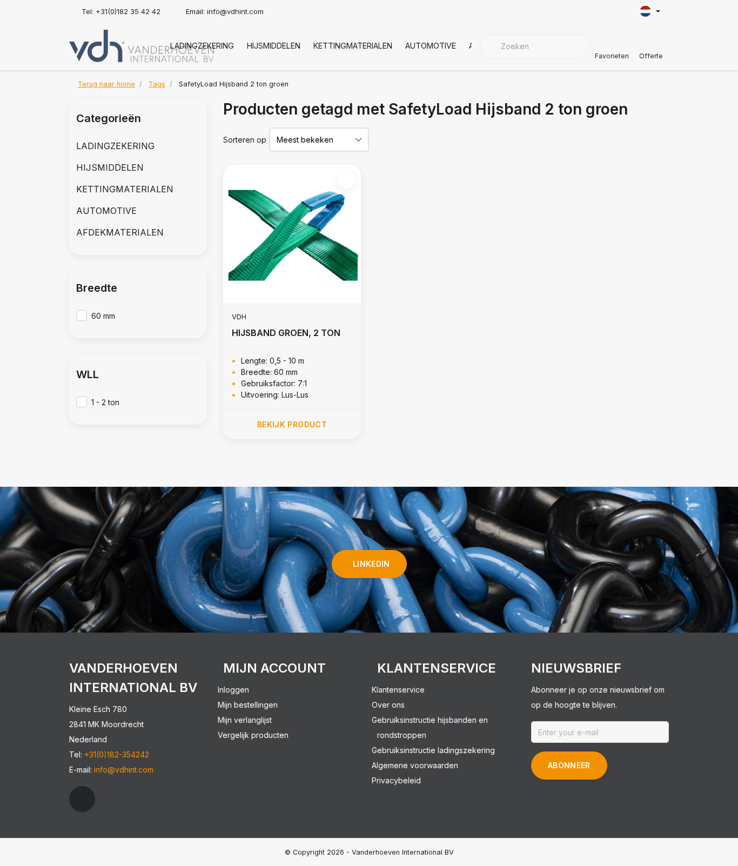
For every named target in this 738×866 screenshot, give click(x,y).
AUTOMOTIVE (430, 45)
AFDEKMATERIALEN (120, 232)
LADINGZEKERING (202, 45)
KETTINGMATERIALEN (352, 45)
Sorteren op (244, 139)
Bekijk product (292, 424)
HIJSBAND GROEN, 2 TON (286, 332)
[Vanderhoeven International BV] (141, 44)
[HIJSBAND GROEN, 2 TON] (292, 234)
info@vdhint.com (123, 769)
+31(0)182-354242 (116, 754)
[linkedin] (82, 799)
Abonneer (569, 765)
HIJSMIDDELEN (273, 45)
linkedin (371, 563)
